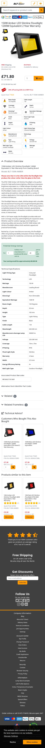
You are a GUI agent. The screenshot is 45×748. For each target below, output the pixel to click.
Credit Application (22, 654)
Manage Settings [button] (11, 736)
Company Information (22, 613)
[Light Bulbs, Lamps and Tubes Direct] (19, 3)
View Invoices (22, 648)
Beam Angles (22, 690)
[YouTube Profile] (20, 600)
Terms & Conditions (22, 625)
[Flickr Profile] (26, 604)
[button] (42, 447)
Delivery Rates (22, 622)
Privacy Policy (22, 674)
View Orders (22, 645)
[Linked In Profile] (28, 600)
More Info (8, 517)
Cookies (22, 667)
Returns (22, 660)
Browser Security (22, 671)
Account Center (22, 636)
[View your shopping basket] (41, 3)
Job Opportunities (22, 629)
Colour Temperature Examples (22, 687)
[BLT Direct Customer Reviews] (22, 535)
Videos (22, 706)
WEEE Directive (22, 696)
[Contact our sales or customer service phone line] (34, 3)
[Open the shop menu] (4, 3)
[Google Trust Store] (6, 17)
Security (22, 664)
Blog (22, 616)
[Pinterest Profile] (22, 604)
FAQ (22, 693)
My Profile (22, 639)
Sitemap (22, 632)
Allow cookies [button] (32, 742)
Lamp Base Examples (22, 681)
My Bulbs (22, 651)
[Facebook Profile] (24, 600)
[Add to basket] (13, 467)
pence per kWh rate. (38, 253)
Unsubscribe (22, 657)
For (4, 253)
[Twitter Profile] (17, 600)
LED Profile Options (22, 684)
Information (22, 678)
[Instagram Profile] (18, 604)
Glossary (23, 702)
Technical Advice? (13, 413)
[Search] (41, 10)
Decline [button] (13, 742)
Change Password (22, 642)
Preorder (29, 517)
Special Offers (22, 699)
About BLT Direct (22, 619)
